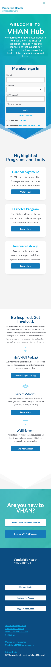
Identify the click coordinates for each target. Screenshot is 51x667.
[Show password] (41, 89)
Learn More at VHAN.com (16, 631)
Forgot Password (25, 115)
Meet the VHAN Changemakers (19, 645)
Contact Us (10, 634)
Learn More (25, 229)
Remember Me (15, 104)
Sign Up (22, 120)
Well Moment (26, 430)
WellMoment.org (25, 449)
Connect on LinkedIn (14, 628)
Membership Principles (15, 642)
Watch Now (25, 192)
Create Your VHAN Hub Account (25, 522)
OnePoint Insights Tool (15, 625)
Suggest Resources (25, 609)
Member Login (25, 587)
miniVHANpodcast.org (25, 375)
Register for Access (25, 598)
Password (10, 85)
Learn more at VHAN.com (29, 125)
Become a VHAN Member (25, 534)
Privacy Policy (11, 652)
